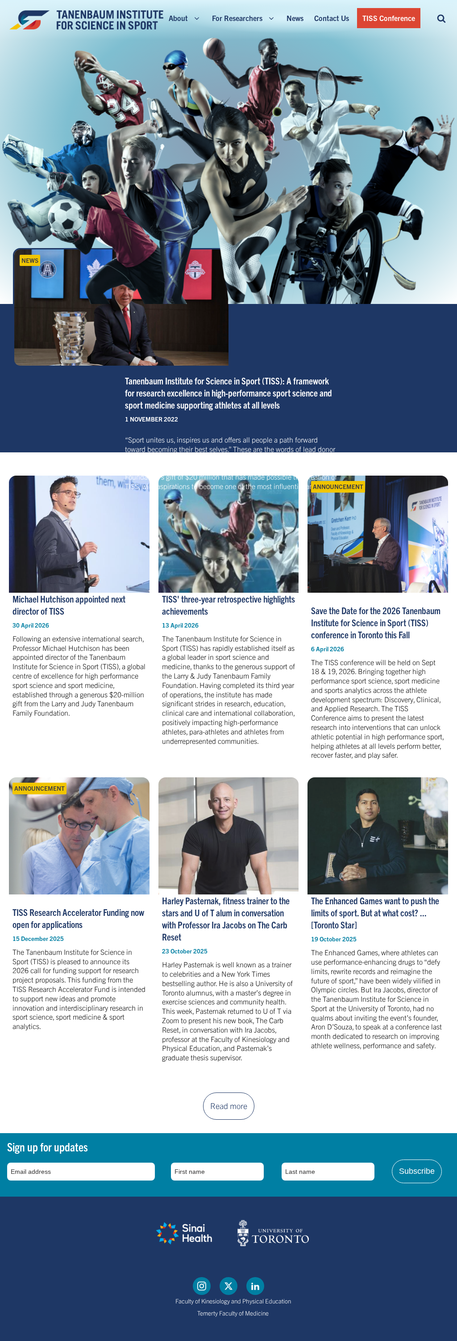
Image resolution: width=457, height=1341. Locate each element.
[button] (441, 18)
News (295, 17)
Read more (228, 1106)
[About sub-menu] (198, 18)
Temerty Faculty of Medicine (233, 1313)
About (178, 17)
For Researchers (237, 17)
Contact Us (331, 17)
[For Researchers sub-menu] (273, 18)
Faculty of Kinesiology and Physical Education (233, 1301)
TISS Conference (388, 17)
